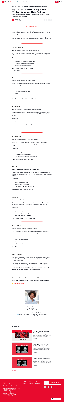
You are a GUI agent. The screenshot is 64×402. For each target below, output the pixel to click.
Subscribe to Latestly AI (18, 283)
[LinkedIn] (45, 387)
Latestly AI (14, 6)
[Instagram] (51, 387)
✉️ (56, 1)
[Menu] (59, 1)
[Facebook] (48, 387)
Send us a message (28, 315)
